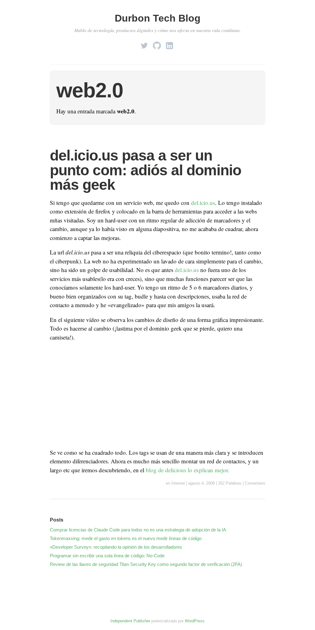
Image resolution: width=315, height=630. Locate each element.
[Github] (156, 44)
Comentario (255, 483)
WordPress (195, 621)
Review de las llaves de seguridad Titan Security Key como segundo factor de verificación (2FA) (146, 564)
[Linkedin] (169, 44)
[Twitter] (144, 44)
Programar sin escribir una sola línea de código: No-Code (107, 555)
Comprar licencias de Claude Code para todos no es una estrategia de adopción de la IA (138, 529)
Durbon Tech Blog (158, 18)
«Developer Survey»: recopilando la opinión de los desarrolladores (116, 547)
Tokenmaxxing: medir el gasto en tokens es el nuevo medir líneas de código (125, 538)
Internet (178, 483)
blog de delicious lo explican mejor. (187, 470)
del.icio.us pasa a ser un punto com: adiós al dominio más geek (145, 170)
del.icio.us (203, 202)
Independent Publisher (130, 621)
